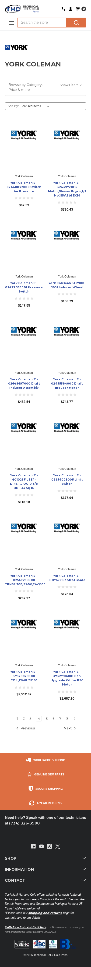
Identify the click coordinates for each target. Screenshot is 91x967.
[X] (57, 846)
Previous (27, 728)
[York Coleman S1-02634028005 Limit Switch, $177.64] (67, 439)
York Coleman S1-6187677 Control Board (67, 578)
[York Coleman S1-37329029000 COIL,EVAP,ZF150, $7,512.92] (24, 635)
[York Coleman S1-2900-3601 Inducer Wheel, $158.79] (67, 247)
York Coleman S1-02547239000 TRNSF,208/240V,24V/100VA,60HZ (24, 580)
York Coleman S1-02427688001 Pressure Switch (24, 287)
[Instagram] (49, 846)
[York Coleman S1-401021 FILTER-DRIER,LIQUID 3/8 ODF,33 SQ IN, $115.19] (24, 439)
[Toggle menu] (11, 23)
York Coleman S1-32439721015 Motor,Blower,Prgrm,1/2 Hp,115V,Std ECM (67, 189)
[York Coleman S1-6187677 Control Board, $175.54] (67, 539)
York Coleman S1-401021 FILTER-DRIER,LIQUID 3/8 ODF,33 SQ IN (24, 482)
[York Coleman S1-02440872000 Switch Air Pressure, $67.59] (24, 146)
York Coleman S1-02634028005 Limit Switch (67, 479)
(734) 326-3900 (24, 823)
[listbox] (36, 106)
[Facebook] (33, 846)
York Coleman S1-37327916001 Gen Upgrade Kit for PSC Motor (67, 678)
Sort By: (13, 106)
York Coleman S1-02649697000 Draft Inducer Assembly (24, 383)
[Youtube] (41, 846)
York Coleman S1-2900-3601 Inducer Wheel (67, 285)
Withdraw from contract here (25, 927)
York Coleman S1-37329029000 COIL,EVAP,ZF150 (24, 676)
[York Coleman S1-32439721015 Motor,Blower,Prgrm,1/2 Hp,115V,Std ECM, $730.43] (67, 146)
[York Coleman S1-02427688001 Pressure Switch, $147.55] (24, 247)
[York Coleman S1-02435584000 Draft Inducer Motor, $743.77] (67, 343)
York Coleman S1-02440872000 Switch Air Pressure (24, 187)
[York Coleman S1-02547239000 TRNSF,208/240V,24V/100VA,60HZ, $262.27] (24, 539)
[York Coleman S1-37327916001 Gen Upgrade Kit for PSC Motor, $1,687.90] (67, 635)
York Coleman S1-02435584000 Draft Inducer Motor (67, 383)
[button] (45, 87)
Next (68, 728)
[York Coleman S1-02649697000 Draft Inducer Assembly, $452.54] (24, 343)
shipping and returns (45, 913)
